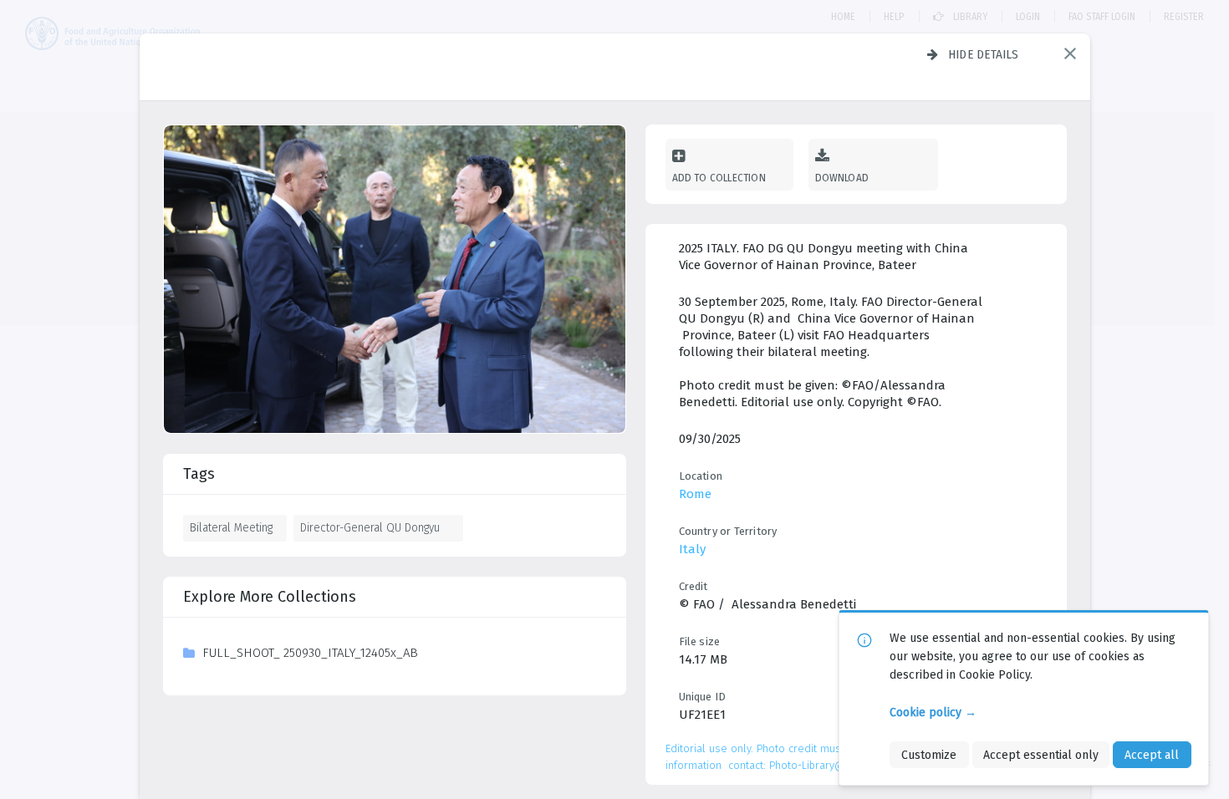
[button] (1070, 53)
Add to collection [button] (719, 177)
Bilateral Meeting (231, 527)
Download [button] (842, 177)
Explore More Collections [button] (269, 597)
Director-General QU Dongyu (370, 527)
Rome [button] (695, 493)
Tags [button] (199, 474)
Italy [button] (692, 549)
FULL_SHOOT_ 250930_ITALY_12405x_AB (310, 652)
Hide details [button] (983, 54)
